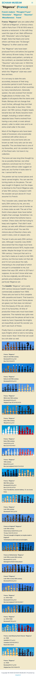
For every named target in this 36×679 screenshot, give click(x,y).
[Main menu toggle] (32, 3)
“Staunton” (28, 15)
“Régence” (17, 15)
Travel (18, 18)
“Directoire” (7, 15)
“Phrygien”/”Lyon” (23, 12)
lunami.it (18, 675)
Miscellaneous (8, 18)
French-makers (8, 12)
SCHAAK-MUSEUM (12, 2)
